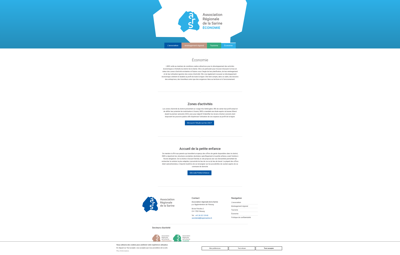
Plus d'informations (122, 251)
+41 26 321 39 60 (201, 215)
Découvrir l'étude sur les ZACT (199, 123)
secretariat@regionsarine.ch (202, 218)
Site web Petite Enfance (199, 173)
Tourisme (214, 45)
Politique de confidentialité (241, 217)
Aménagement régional (194, 45)
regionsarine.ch (200, 21)
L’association (173, 45)
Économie (228, 45)
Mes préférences (215, 248)
